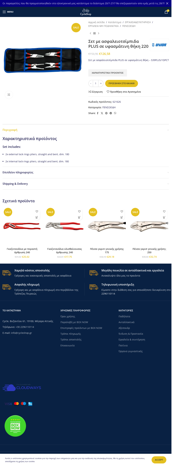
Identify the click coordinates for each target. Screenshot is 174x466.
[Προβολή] (9, 95)
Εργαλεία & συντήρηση (132, 339)
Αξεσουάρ (124, 328)
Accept (159, 459)
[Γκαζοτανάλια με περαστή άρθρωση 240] (22, 226)
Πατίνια (123, 345)
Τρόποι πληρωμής (70, 333)
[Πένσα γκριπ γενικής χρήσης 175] (107, 226)
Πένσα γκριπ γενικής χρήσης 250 (149, 250)
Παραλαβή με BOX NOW (74, 322)
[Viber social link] (115, 113)
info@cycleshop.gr (21, 332)
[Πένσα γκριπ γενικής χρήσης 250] (149, 226)
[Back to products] (94, 33)
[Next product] (99, 33)
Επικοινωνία (67, 345)
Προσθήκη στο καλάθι (122, 83)
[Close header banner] (167, 3)
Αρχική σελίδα (96, 22)
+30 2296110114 (25, 327)
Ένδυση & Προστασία (131, 333)
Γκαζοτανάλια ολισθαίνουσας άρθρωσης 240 (64, 250)
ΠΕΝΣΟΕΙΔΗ (128, 26)
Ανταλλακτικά (126, 322)
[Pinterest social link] (106, 113)
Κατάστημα (114, 22)
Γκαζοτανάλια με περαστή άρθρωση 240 (22, 250)
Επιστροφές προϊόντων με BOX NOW (81, 328)
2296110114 (108, 293)
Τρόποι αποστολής (71, 339)
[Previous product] (90, 33)
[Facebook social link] (98, 113)
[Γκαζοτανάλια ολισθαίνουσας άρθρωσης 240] (64, 226)
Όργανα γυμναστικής (131, 351)
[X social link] (102, 113)
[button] (37, 217)
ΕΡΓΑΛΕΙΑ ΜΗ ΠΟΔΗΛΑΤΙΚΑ (103, 26)
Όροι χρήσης (67, 316)
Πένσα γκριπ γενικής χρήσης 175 (107, 250)
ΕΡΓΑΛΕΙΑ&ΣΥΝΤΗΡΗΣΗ (138, 22)
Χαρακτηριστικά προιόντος (108, 72)
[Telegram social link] (111, 113)
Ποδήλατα (124, 316)
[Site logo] (85, 11)
